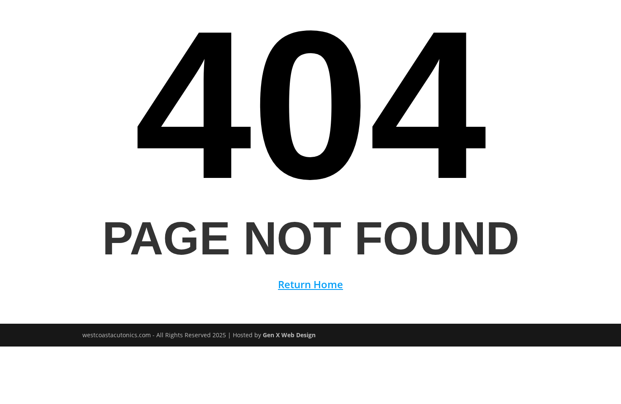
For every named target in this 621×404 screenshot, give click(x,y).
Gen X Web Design (289, 335)
